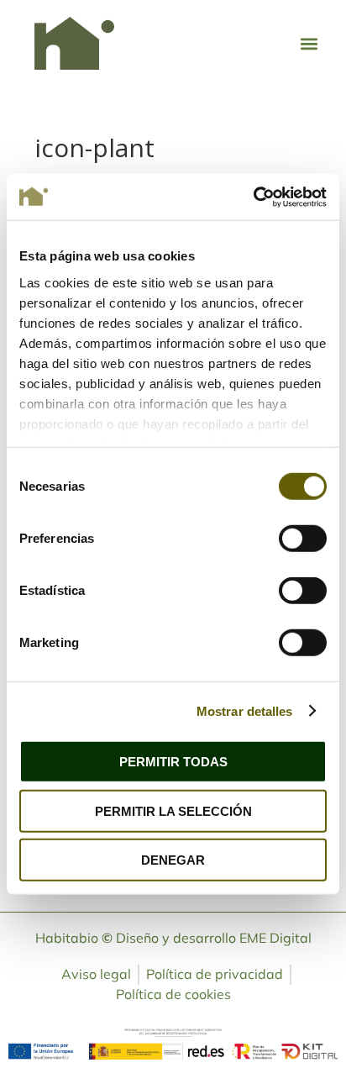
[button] (308, 43)
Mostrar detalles (245, 710)
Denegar (173, 860)
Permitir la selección (173, 810)
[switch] (303, 538)
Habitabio (74, 937)
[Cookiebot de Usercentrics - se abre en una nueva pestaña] (253, 197)
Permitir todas (173, 762)
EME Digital (275, 937)
